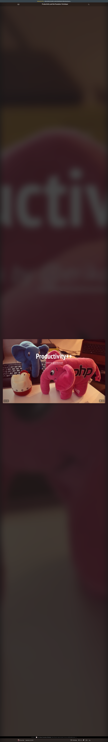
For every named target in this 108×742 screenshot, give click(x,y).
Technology (74, 740)
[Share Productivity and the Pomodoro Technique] (83, 740)
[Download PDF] (90, 740)
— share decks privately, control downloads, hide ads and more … (54, 1)
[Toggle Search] (88, 4)
